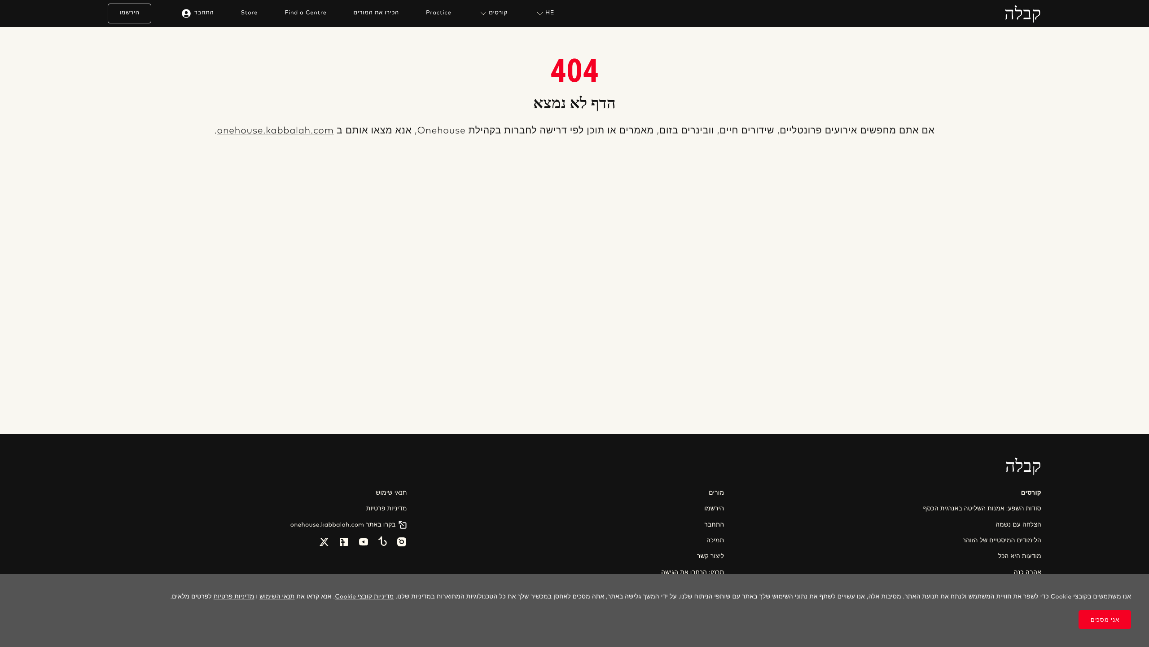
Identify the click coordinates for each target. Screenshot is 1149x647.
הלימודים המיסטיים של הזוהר (1002, 540)
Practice (438, 13)
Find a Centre (305, 13)
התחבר (204, 13)
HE (549, 13)
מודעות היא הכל (1019, 556)
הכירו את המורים (376, 13)
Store (249, 13)
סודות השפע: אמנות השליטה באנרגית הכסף (982, 508)
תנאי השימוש (276, 597)
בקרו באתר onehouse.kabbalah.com (343, 525)
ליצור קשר (710, 556)
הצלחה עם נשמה (1018, 525)
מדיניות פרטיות (386, 508)
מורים (716, 493)
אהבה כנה (1027, 572)
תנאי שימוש (391, 493)
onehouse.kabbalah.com (275, 131)
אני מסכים (1105, 619)
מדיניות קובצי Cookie (364, 597)
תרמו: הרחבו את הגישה (692, 572)
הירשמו (130, 13)
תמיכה (715, 540)
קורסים (498, 13)
